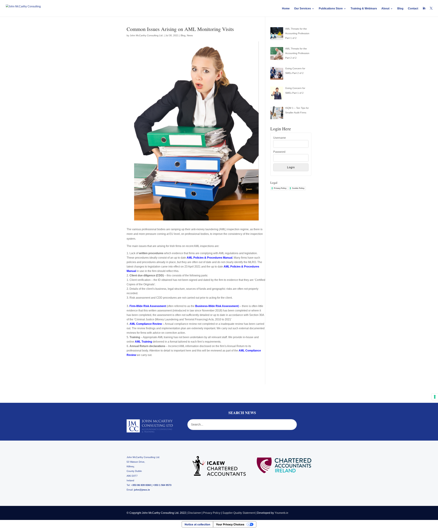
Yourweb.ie (281, 512)
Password (279, 151)
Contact (413, 8)
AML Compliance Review (146, 323)
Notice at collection (197, 524)
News (190, 35)
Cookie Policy (298, 188)
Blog (400, 8)
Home (286, 8)
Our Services (302, 8)
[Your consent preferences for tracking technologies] (434, 397)
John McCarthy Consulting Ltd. (146, 35)
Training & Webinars (364, 8)
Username (279, 137)
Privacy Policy (280, 188)
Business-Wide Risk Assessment (216, 306)
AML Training (143, 341)
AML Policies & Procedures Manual (209, 257)
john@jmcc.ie (142, 489)
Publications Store (331, 8)
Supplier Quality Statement (238, 512)
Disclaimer (194, 512)
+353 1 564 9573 (162, 485)
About (385, 8)
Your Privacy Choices (230, 524)
